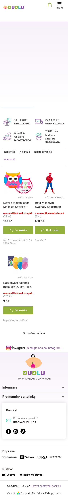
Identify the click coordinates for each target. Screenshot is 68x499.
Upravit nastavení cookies (46, 486)
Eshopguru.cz (53, 493)
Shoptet (25, 493)
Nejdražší (25, 151)
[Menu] (59, 5)
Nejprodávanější (43, 151)
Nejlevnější (10, 151)
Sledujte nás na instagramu (44, 348)
